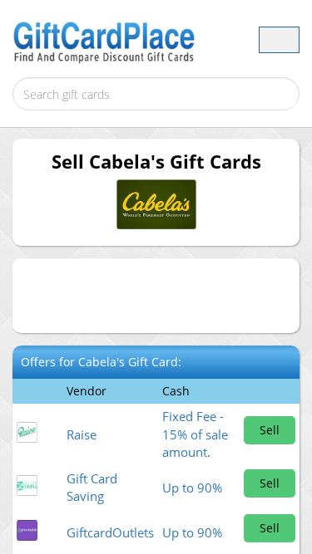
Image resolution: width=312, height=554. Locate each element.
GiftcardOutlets (110, 532)
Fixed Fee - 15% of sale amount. (195, 434)
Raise (82, 434)
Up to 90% (192, 487)
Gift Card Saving (92, 487)
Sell (270, 430)
